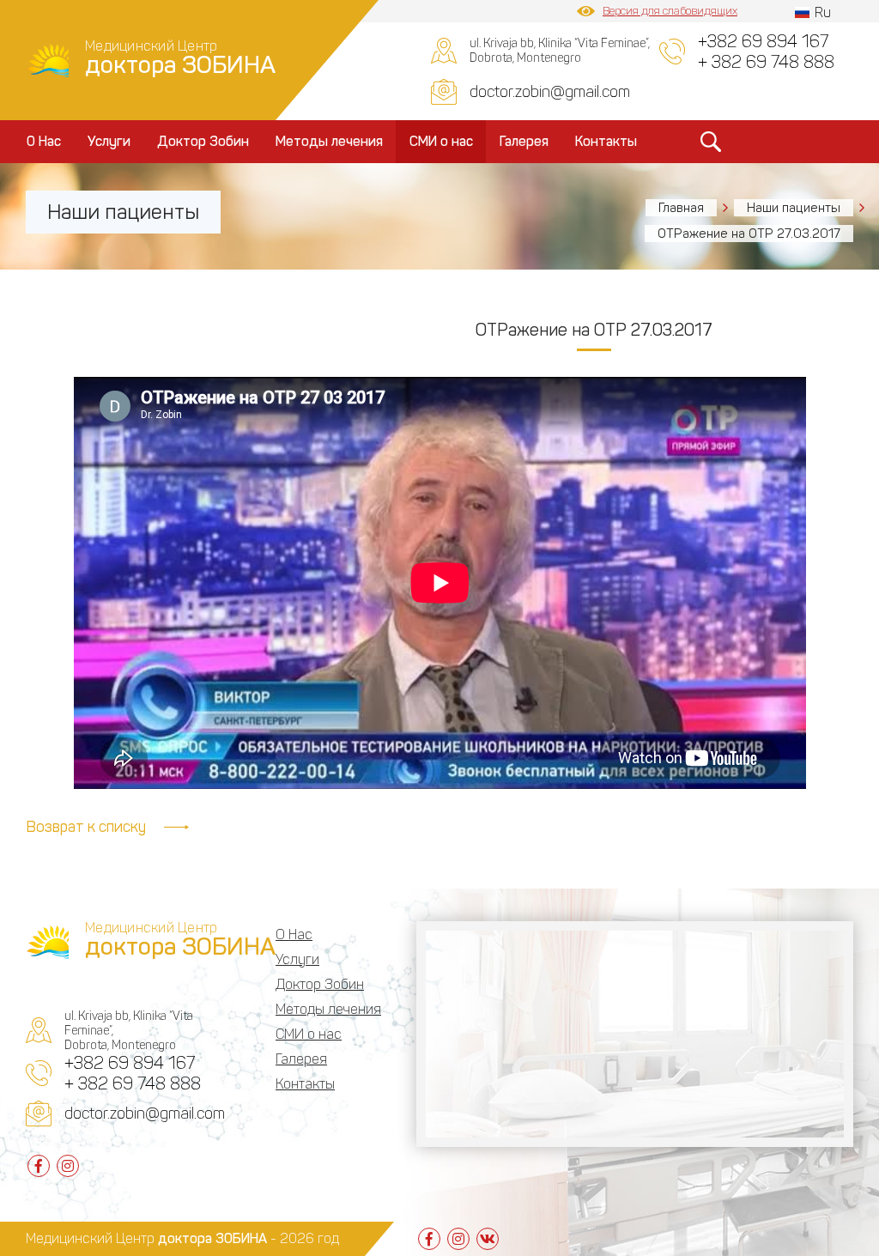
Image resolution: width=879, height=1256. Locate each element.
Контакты (606, 141)
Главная (681, 207)
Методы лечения (329, 141)
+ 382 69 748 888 (766, 62)
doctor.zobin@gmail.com (550, 91)
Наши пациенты (793, 207)
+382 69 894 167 (763, 41)
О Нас (44, 141)
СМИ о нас (441, 141)
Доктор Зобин (203, 141)
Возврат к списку (86, 827)
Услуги (109, 141)
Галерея (524, 141)
